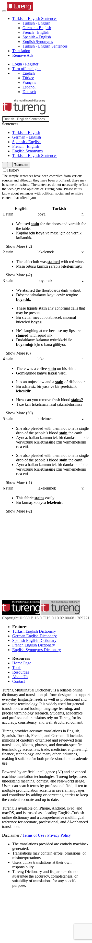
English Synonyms (37, 41)
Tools (16, 667)
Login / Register (25, 64)
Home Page (21, 663)
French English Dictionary (33, 645)
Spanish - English (36, 37)
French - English (35, 32)
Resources (20, 672)
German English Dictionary (34, 636)
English (28, 73)
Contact (18, 681)
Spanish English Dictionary (34, 640)
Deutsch (29, 91)
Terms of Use (33, 835)
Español (29, 87)
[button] (34, 18)
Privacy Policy (59, 835)
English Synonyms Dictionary (36, 649)
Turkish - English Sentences (44, 46)
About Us (20, 677)
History (13, 170)
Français (29, 82)
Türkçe (28, 78)
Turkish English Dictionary (34, 631)
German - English (36, 28)
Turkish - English (36, 23)
